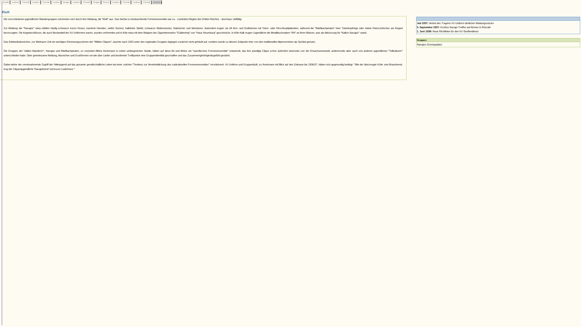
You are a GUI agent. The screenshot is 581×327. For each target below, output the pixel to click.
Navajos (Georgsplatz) (429, 44)
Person (106, 2)
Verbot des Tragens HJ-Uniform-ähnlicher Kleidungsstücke (455, 23)
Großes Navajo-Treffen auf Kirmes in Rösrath (454, 27)
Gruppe (66, 2)
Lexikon (15, 2)
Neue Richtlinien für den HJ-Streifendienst (447, 31)
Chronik (5, 2)
